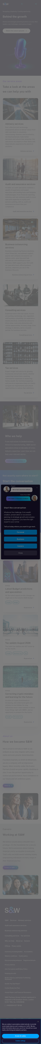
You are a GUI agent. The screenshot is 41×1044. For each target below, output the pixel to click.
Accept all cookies (20, 1036)
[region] (20, 1031)
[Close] (38, 1021)
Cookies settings (20, 1041)
